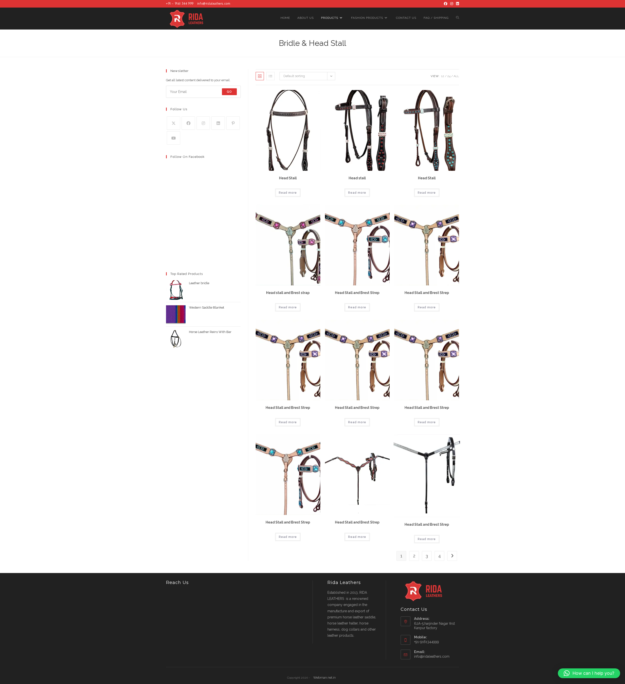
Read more (288, 192)
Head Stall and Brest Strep (357, 293)
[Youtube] (173, 138)
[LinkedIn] (457, 3)
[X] (173, 123)
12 (442, 76)
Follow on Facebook (187, 157)
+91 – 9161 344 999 (180, 3)
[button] (589, 673)
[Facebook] (445, 3)
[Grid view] (260, 76)
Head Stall (288, 178)
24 (448, 76)
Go (229, 91)
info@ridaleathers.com (213, 3)
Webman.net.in (324, 677)
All (456, 76)
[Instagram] (452, 3)
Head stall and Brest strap (288, 293)
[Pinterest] (233, 123)
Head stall (357, 178)
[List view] (270, 76)
